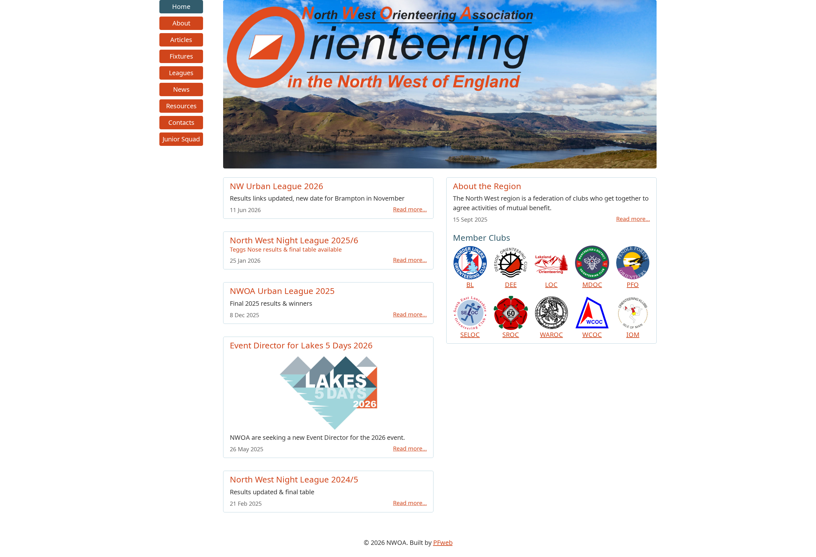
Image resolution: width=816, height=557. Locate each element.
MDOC (592, 284)
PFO (633, 284)
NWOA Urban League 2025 (282, 290)
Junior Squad (181, 139)
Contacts (181, 122)
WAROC (551, 334)
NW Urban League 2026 (276, 186)
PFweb (443, 542)
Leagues (181, 72)
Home (181, 6)
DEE (511, 284)
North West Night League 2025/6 (294, 243)
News (181, 89)
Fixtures (181, 56)
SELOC (470, 334)
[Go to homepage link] (440, 166)
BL (470, 284)
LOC (551, 284)
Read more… (410, 209)
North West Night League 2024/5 (294, 479)
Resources (181, 106)
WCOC (592, 334)
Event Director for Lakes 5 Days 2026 (301, 345)
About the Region (487, 186)
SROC (510, 334)
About (181, 23)
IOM (632, 334)
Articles (181, 39)
